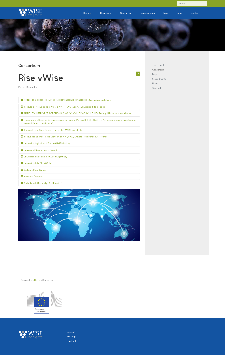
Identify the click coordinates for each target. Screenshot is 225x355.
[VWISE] (30, 13)
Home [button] (86, 13)
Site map (71, 336)
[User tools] (138, 74)
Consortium (126, 13)
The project (106, 13)
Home (37, 280)
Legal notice (73, 341)
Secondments (148, 13)
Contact (195, 13)
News (179, 13)
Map (165, 13)
